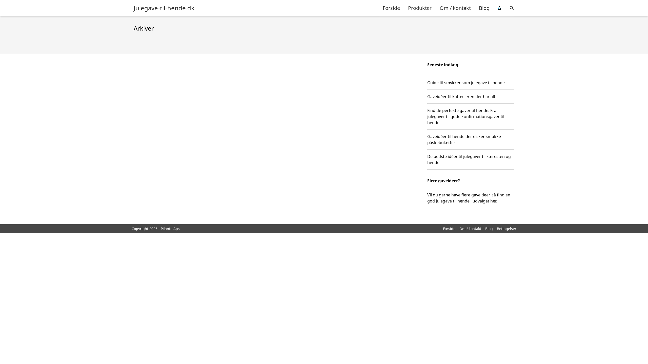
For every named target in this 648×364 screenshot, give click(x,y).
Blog (484, 8)
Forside (391, 8)
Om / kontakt (455, 8)
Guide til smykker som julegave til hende (466, 82)
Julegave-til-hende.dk (164, 8)
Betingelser (506, 228)
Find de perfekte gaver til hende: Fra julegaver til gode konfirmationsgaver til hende (465, 116)
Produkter (420, 8)
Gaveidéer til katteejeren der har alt (461, 96)
